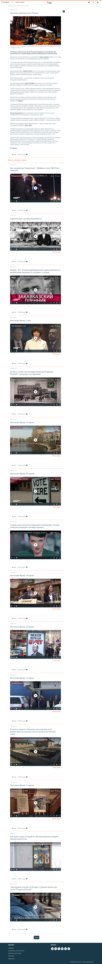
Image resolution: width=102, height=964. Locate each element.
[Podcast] (68, 948)
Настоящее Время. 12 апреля (20, 683)
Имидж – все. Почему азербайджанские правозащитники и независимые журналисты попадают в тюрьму (42, 277)
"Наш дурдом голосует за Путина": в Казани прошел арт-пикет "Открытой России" (35, 895)
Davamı (36, 937)
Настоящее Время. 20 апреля (20, 479)
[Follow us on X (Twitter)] (59, 948)
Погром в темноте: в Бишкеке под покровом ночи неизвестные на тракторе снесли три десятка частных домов (44, 739)
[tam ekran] (59, 201)
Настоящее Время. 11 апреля (20, 790)
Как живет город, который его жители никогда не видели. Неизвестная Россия (34, 844)
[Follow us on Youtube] (62, 948)
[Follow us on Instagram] (55, 948)
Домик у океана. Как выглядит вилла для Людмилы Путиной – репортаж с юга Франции (37, 379)
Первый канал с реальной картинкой (22, 224)
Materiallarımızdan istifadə (14, 953)
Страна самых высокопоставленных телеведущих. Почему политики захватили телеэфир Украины (40, 532)
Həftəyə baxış (11, 958)
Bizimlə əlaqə (11, 956)
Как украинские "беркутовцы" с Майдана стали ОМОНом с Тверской (31, 176)
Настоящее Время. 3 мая (19, 326)
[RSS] (65, 948)
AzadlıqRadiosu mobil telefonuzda (16, 950)
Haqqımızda (11, 948)
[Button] (14, 155)
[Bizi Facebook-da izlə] (97, 2)
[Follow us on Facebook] (52, 948)
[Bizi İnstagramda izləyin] (93, 2)
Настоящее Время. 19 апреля (20, 581)
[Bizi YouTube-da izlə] (89, 2)
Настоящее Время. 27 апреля (20, 428)
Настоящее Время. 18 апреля (20, 632)
